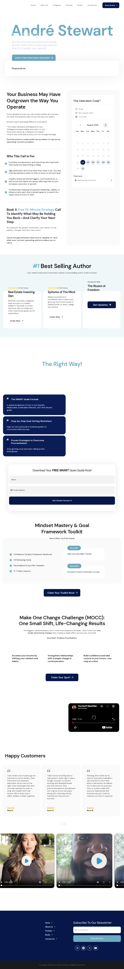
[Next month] (105, 125)
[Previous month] (80, 125)
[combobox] (93, 180)
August (90, 125)
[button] (84, 113)
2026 (96, 125)
